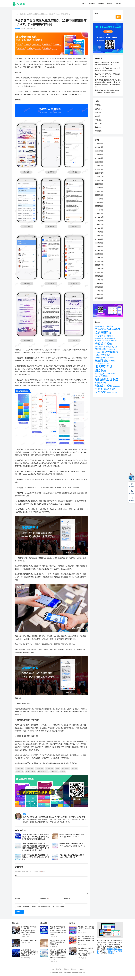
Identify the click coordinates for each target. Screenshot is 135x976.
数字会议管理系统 (30, 772)
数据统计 (113, 374)
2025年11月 (99, 177)
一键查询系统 (99, 326)
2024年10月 (99, 224)
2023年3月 (99, 294)
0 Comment (41, 29)
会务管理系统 (103, 332)
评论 (17, 875)
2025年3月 (99, 206)
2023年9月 (99, 272)
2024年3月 (99, 250)
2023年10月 (99, 269)
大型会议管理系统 (102, 355)
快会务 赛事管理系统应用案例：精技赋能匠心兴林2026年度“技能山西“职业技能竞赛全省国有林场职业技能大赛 (35, 836)
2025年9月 (99, 184)
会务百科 (98, 112)
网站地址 (67, 898)
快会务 (56, 973)
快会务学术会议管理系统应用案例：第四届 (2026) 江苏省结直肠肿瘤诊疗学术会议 (35, 857)
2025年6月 (99, 195)
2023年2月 (99, 298)
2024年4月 (99, 247)
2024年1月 (99, 258)
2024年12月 (99, 217)
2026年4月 (99, 158)
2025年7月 (99, 191)
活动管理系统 (54, 772)
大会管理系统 (49, 768)
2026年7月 (99, 147)
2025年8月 (99, 188)
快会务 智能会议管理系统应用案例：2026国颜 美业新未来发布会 (72, 835)
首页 (52, 969)
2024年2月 (99, 254)
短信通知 (113, 389)
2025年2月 (99, 210)
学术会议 (98, 120)
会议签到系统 (113, 341)
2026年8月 (99, 143)
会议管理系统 (29, 768)
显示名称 (18, 898)
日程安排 (97, 376)
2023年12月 (99, 261)
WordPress (82, 973)
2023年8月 (99, 276)
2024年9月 (99, 228)
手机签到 (112, 361)
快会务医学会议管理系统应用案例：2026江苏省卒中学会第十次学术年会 (72, 845)
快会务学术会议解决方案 (28, 940)
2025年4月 (99, 202)
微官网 (57, 768)
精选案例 (22, 14)
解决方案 (98, 131)
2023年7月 (99, 280)
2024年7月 (99, 235)
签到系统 (62, 772)
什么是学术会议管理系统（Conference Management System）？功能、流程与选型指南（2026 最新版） (29, 930)
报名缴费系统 (19, 772)
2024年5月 (99, 243)
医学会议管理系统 (100, 347)
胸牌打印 (109, 392)
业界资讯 (98, 109)
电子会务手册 (116, 386)
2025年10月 (99, 180)
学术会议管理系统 (101, 358)
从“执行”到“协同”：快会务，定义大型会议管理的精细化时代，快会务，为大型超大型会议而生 (29, 953)
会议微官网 (100, 335)
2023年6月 (99, 283)
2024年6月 (99, 239)
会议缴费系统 (39, 768)
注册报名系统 (100, 382)
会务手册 (116, 329)
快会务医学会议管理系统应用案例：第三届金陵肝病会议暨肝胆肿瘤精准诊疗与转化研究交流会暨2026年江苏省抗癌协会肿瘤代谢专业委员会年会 (35, 847)
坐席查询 (105, 349)
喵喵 (23, 29)
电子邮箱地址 (44, 898)
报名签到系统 (65, 768)
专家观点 (98, 105)
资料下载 (114, 392)
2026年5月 (99, 154)
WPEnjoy (68, 973)
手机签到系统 (99, 363)
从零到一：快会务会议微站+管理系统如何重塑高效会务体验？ (107, 69)
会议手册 (98, 341)
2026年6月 (99, 151)
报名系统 (74, 768)
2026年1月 (99, 169)
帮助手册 (98, 123)
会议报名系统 (19, 768)
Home (16, 14)
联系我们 (110, 953)
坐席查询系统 (112, 349)
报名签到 (106, 363)
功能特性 (98, 116)
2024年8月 (99, 232)
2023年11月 (99, 265)
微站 (106, 360)
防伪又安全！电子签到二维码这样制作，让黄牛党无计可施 (107, 75)
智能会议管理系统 (43, 772)
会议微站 (109, 336)
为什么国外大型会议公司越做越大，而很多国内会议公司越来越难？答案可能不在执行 (86, 939)
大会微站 (98, 352)
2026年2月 (99, 165)
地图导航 (98, 349)
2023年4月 (99, 291)
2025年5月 (99, 199)
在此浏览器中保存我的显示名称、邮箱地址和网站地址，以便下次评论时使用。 (41, 907)
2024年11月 (99, 221)
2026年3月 (99, 162)
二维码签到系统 (103, 329)
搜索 (96, 13)
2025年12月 (99, 173)
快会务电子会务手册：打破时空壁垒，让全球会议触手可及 (107, 63)
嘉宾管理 (108, 347)
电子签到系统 (105, 389)
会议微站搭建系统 (109, 338)
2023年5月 (99, 287)
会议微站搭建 (99, 338)
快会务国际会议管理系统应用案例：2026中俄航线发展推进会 (72, 856)
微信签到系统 (111, 358)
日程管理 (104, 376)
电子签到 (97, 389)
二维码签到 (109, 326)
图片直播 (115, 347)
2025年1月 (99, 213)
